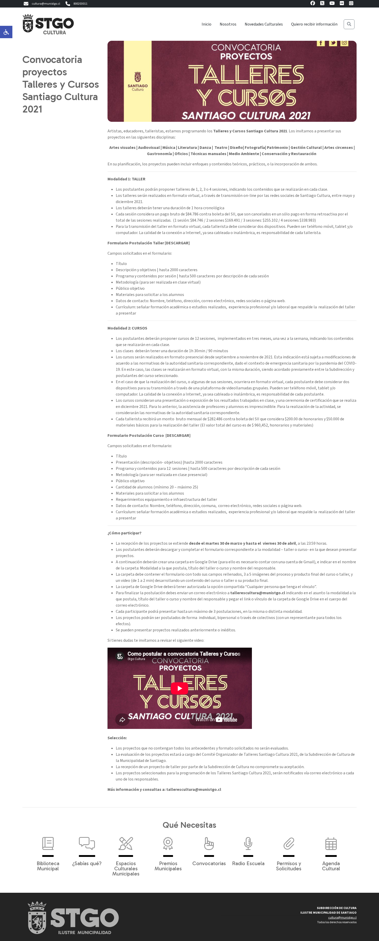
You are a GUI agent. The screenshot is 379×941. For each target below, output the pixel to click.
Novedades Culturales (264, 24)
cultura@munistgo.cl (46, 4)
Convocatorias (209, 863)
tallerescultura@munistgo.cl (257, 593)
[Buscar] (349, 24)
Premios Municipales (168, 865)
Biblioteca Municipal (48, 865)
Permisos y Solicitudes (288, 865)
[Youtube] (332, 4)
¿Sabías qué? (87, 863)
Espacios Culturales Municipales (125, 868)
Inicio (206, 24)
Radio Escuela (248, 863)
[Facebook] (312, 4)
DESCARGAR (177, 243)
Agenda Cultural (331, 865)
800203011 (80, 4)
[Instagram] (351, 4)
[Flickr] (342, 4)
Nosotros (228, 24)
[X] (322, 4)
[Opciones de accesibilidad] (6, 32)
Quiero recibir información (314, 24)
